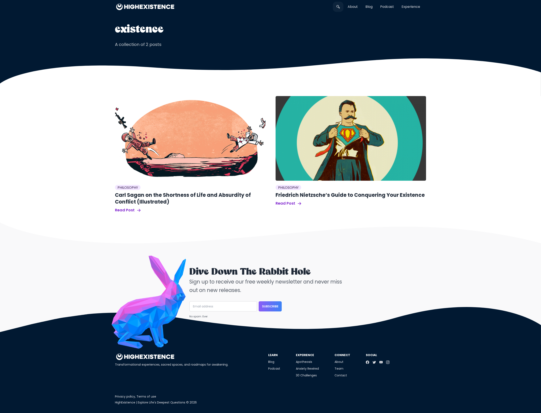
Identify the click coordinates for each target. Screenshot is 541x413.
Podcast (387, 6)
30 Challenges (306, 375)
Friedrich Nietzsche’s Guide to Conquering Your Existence (350, 194)
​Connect (342, 355)
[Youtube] (381, 362)
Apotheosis (304, 362)
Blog (369, 6)
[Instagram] (387, 362)
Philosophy (127, 187)
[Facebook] (367, 362)
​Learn (273, 355)
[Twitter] (374, 362)
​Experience (411, 6)
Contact (341, 375)
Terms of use (146, 396)
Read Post (125, 210)
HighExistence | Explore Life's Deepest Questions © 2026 (156, 402)
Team (339, 368)
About (353, 6)
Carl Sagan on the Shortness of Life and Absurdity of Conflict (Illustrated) (183, 198)
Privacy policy (125, 396)
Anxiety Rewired (307, 368)
